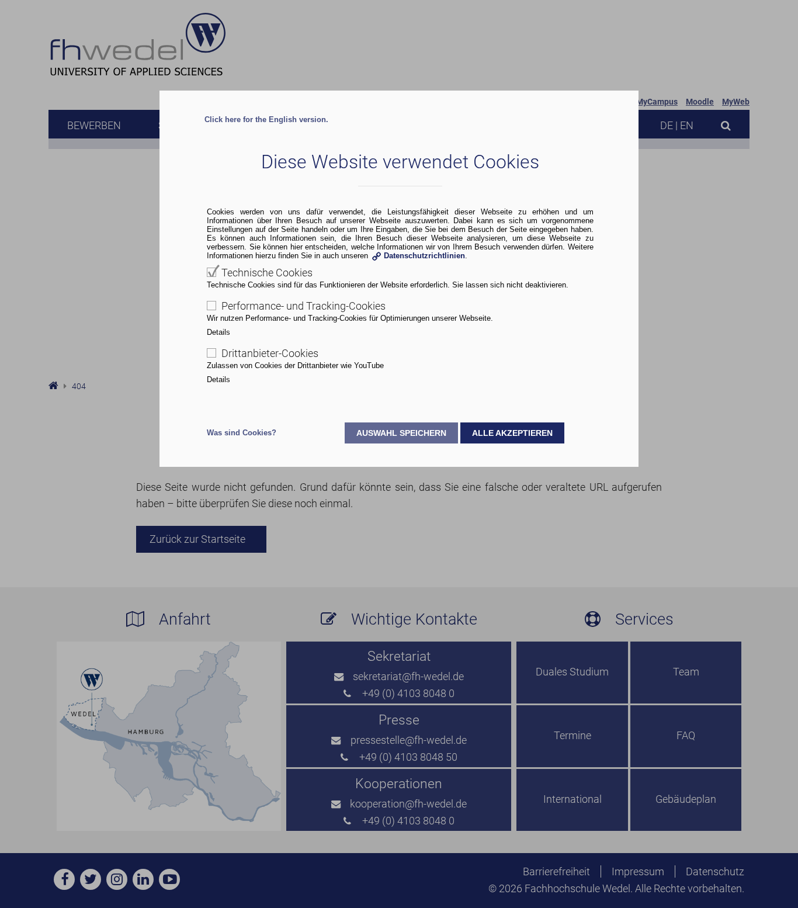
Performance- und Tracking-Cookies (303, 306)
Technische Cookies (267, 272)
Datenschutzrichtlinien (424, 255)
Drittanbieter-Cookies (269, 353)
